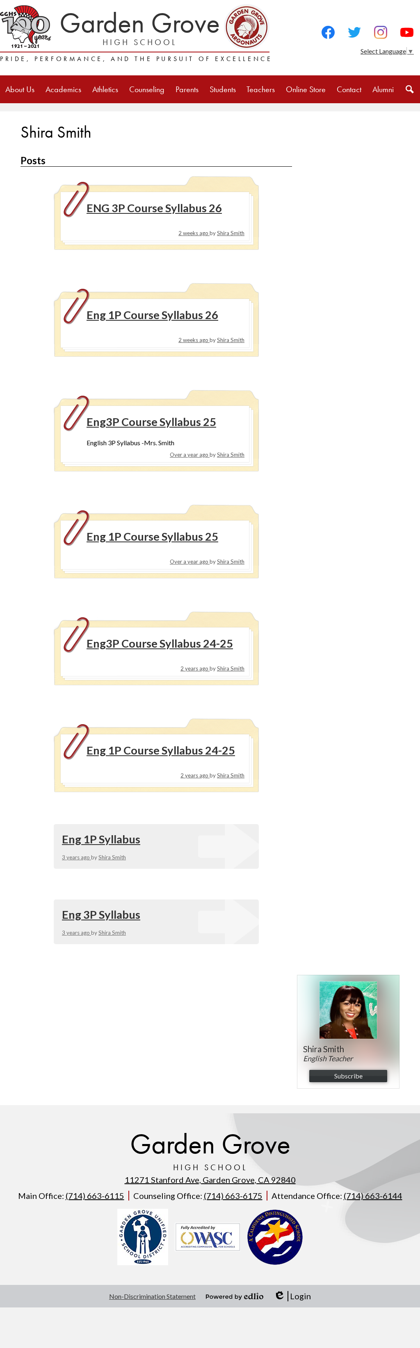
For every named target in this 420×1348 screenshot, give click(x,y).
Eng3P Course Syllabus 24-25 (160, 643)
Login (292, 1296)
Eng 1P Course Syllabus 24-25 (161, 750)
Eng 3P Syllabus (101, 914)
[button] (20, 89)
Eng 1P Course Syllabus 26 (152, 315)
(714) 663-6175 (233, 1196)
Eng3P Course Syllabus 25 (151, 421)
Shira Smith (230, 233)
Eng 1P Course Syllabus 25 (152, 536)
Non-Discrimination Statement (152, 1296)
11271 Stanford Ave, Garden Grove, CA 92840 (210, 1180)
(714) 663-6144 (373, 1196)
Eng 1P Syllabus (101, 839)
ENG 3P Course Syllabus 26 (154, 208)
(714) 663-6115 (95, 1196)
